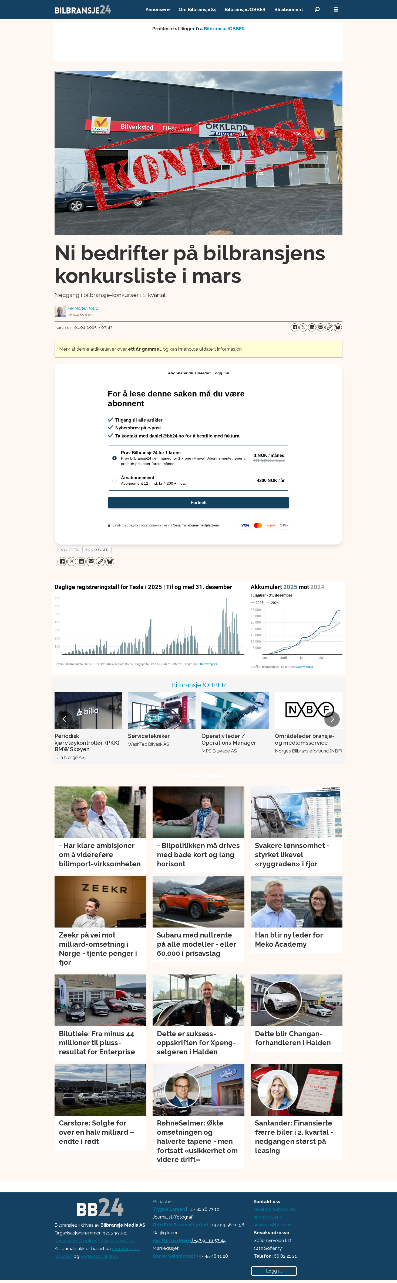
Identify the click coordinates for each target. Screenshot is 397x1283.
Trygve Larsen (169, 1209)
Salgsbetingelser (117, 1240)
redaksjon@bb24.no (274, 1209)
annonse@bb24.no (273, 1224)
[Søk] (317, 9)
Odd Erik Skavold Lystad (180, 1224)
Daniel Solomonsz (173, 1256)
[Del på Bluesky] (338, 327)
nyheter (69, 550)
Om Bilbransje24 (197, 9)
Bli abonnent (288, 9)
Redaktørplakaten (99, 1256)
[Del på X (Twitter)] (303, 327)
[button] (64, 719)
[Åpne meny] (336, 9)
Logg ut (274, 1271)
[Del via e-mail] (321, 327)
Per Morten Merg (172, 1240)
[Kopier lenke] (329, 327)
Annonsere (158, 9)
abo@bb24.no (268, 1217)
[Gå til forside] (83, 9)
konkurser (97, 550)
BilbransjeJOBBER (245, 9)
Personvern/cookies (76, 1240)
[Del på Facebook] (295, 327)
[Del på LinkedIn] (312, 327)
